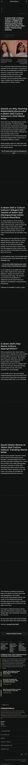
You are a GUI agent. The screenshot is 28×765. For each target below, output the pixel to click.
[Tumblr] (18, 629)
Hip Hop (1, 11)
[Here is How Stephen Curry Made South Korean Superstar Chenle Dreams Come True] (14, 638)
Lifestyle (20, 641)
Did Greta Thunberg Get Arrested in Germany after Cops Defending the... (10, 681)
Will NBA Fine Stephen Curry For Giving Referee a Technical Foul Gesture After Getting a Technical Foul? (6, 61)
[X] (5, 629)
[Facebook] (2, 629)
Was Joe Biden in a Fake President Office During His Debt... (4, 646)
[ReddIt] (14, 629)
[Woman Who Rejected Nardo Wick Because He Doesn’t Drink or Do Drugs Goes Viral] (24, 674)
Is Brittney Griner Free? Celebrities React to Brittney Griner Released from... (14, 655)
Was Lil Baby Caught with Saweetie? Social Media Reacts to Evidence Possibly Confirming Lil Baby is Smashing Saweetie (22, 61)
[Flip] (24, 629)
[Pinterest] (8, 629)
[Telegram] (21, 629)
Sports (11, 641)
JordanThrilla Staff (13, 624)
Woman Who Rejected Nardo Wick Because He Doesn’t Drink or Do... (11, 673)
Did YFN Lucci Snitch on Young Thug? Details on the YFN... (12, 690)
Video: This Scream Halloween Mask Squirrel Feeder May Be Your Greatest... (22, 647)
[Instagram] (21, 754)
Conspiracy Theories (4, 641)
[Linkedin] (11, 629)
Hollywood (1, 683)
